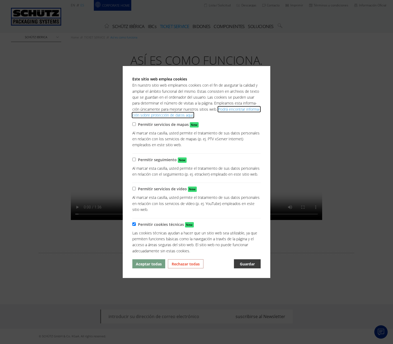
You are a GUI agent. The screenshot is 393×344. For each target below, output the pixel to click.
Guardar (247, 263)
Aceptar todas (149, 263)
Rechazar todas (186, 263)
